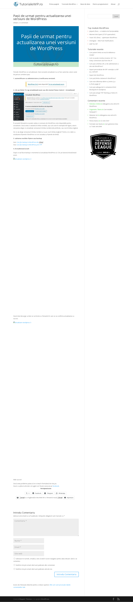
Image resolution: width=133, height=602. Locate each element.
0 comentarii (24, 23)
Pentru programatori (100, 4)
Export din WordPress (96, 75)
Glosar (113, 4)
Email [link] (60, 498)
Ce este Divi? (105, 121)
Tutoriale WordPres (69, 4)
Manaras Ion (93, 115)
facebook (56, 486)
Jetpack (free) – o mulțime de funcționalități (103, 31)
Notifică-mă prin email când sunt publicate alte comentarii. (35, 565)
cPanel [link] (41, 142)
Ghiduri (15, 23)
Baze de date (85, 4)
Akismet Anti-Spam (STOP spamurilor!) (102, 34)
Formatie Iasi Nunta (96, 124)
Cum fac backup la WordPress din (28, 142)
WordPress (45, 599)
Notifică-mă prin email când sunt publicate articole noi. (34, 569)
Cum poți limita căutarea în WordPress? (102, 78)
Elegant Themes (25, 599)
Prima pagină (54, 4)
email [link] (23, 498)
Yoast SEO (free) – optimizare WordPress (103, 38)
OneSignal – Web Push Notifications (101, 41)
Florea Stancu (94, 121)
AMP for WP (93, 44)
